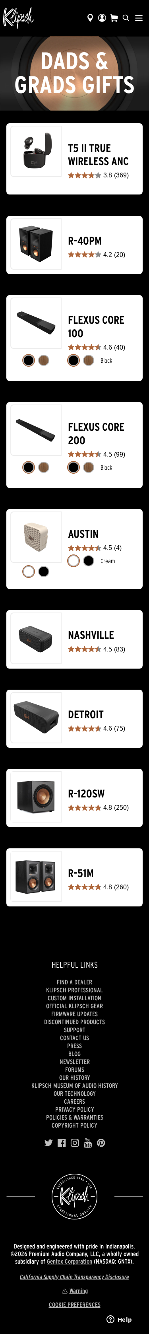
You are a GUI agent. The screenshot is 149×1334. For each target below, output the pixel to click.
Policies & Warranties (74, 1117)
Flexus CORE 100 (96, 327)
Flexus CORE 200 (96, 434)
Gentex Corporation (69, 1261)
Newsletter (75, 1061)
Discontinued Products (74, 1021)
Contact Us (74, 1037)
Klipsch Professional (74, 990)
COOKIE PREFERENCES (75, 1304)
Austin (83, 534)
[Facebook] (62, 1143)
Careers (74, 1101)
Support (74, 1029)
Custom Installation (74, 997)
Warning (79, 1290)
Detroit (86, 714)
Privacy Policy (74, 1109)
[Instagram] (75, 1143)
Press (74, 1045)
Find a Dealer (74, 982)
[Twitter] (48, 1143)
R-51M (81, 873)
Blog (74, 1053)
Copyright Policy (74, 1125)
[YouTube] (88, 1143)
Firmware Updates (74, 1013)
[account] (102, 18)
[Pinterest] (101, 1143)
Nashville (91, 635)
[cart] (114, 18)
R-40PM (85, 241)
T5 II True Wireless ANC (98, 155)
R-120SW (86, 794)
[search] (126, 18)
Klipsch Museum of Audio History (74, 1085)
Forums (74, 1069)
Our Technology (75, 1093)
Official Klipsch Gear (74, 1005)
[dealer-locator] (90, 18)
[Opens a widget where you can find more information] (119, 1320)
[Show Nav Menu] (139, 18)
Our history (74, 1077)
